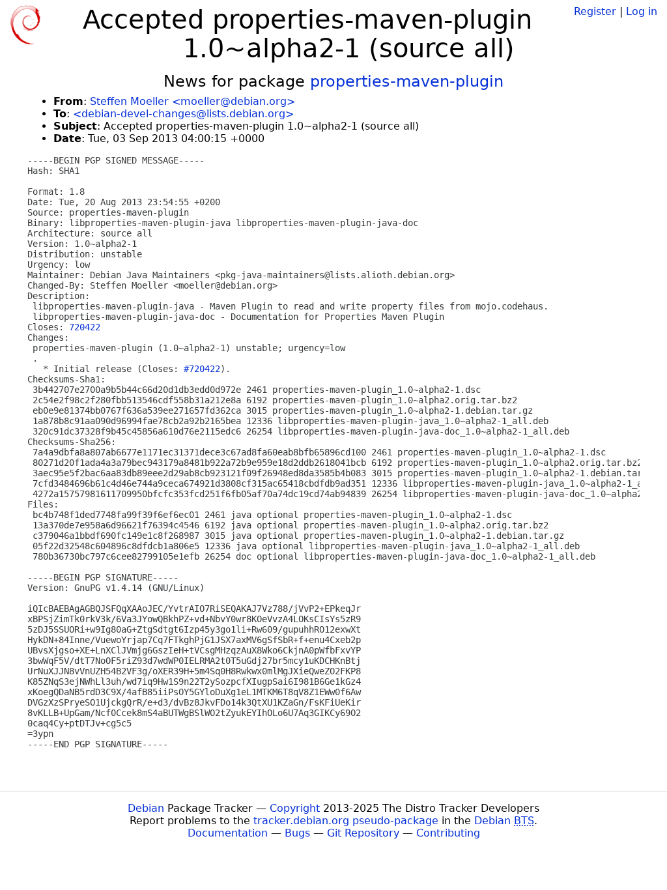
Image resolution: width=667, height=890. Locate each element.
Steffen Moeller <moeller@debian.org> (192, 101)
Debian (146, 808)
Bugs (297, 833)
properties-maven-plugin (407, 81)
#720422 (202, 369)
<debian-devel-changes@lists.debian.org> (183, 114)
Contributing (448, 833)
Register (595, 11)
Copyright (295, 808)
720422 (84, 327)
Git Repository (363, 833)
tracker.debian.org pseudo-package (345, 820)
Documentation (228, 833)
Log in (641, 11)
